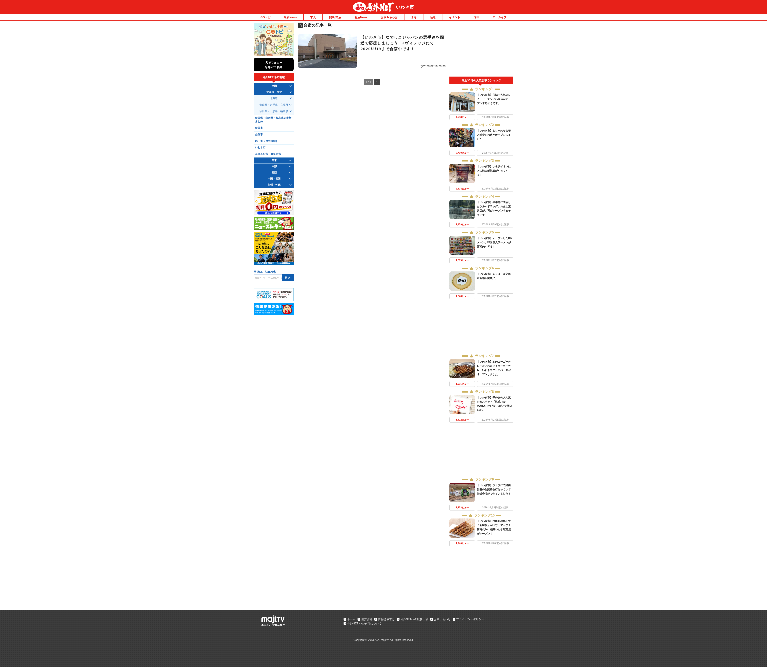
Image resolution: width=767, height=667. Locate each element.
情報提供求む (386, 619)
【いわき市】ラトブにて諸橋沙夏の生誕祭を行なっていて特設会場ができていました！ (494, 489)
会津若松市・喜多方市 (268, 154)
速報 (476, 17)
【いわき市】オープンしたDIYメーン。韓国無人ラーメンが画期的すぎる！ (495, 242)
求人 (313, 17)
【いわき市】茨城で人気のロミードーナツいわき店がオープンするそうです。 (494, 99)
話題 (433, 17)
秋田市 (259, 128)
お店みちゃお (389, 17)
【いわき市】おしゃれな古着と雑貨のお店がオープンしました (494, 135)
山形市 (259, 134)
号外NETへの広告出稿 (414, 619)
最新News (290, 17)
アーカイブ (500, 17)
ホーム (351, 619)
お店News (361, 17)
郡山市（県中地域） (266, 141)
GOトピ (265, 17)
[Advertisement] (481, 50)
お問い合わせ (442, 619)
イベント (454, 17)
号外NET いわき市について (364, 623)
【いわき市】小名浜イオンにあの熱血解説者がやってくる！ (494, 170)
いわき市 (405, 6)
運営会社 (366, 619)
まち (414, 17)
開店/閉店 (335, 17)
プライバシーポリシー (470, 619)
